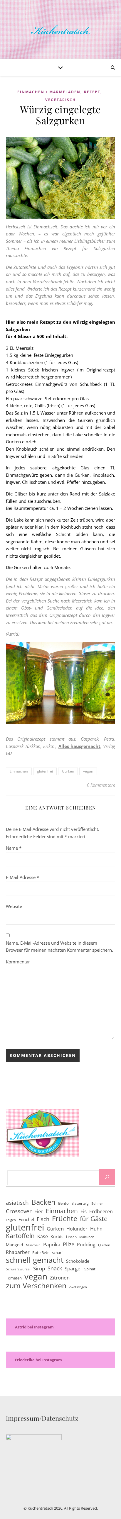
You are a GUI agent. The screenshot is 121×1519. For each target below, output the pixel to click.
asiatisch (17, 1202)
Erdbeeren (101, 1211)
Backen (43, 1202)
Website (14, 906)
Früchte (64, 1218)
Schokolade (77, 1261)
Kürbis (57, 1236)
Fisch (43, 1219)
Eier (38, 1211)
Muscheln (33, 1245)
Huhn (96, 1229)
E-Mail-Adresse (22, 877)
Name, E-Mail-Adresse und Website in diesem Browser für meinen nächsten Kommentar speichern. (59, 946)
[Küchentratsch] (60, 29)
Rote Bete (40, 1252)
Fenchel (26, 1219)
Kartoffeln (20, 1236)
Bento (63, 1203)
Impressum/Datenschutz (42, 1418)
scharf (57, 1252)
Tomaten (14, 1278)
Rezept (92, 91)
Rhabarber (18, 1252)
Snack (55, 1268)
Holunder (77, 1229)
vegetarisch (60, 99)
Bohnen (97, 1203)
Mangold (14, 1245)
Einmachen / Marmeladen (48, 91)
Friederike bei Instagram (38, 1359)
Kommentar (18, 962)
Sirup (39, 1268)
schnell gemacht (34, 1260)
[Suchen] (107, 1177)
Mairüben (86, 1237)
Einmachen (19, 771)
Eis (83, 1211)
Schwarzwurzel (18, 1269)
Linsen (71, 1236)
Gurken (68, 771)
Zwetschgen (78, 1287)
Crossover (19, 1211)
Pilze (68, 1244)
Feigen (11, 1220)
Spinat (89, 1269)
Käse (42, 1236)
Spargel (73, 1268)
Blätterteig (80, 1203)
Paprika (51, 1244)
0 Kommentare (101, 785)
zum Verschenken (36, 1285)
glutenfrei (45, 771)
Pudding (86, 1244)
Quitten (104, 1245)
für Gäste (93, 1219)
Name (13, 848)
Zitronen (60, 1277)
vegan (88, 771)
